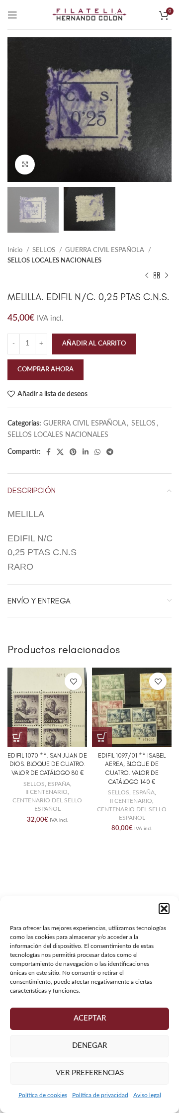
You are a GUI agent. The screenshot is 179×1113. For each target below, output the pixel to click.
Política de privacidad (100, 1095)
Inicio (15, 250)
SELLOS (44, 250)
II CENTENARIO (46, 792)
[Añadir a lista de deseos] (73, 681)
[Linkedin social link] (85, 451)
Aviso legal (147, 1095)
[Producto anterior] (147, 276)
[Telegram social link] (109, 451)
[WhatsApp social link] (97, 451)
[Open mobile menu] (12, 15)
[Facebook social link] (48, 451)
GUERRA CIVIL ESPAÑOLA (105, 250)
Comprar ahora (45, 369)
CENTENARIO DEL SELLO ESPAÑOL (47, 804)
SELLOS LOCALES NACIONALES (54, 260)
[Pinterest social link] (73, 451)
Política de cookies (42, 1095)
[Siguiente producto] (167, 276)
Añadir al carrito (94, 344)
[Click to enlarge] (25, 164)
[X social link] (60, 451)
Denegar (89, 1045)
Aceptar (90, 1018)
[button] (164, 909)
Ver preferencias (90, 1073)
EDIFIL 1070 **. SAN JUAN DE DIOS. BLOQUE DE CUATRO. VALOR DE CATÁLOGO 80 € (47, 764)
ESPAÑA (59, 784)
